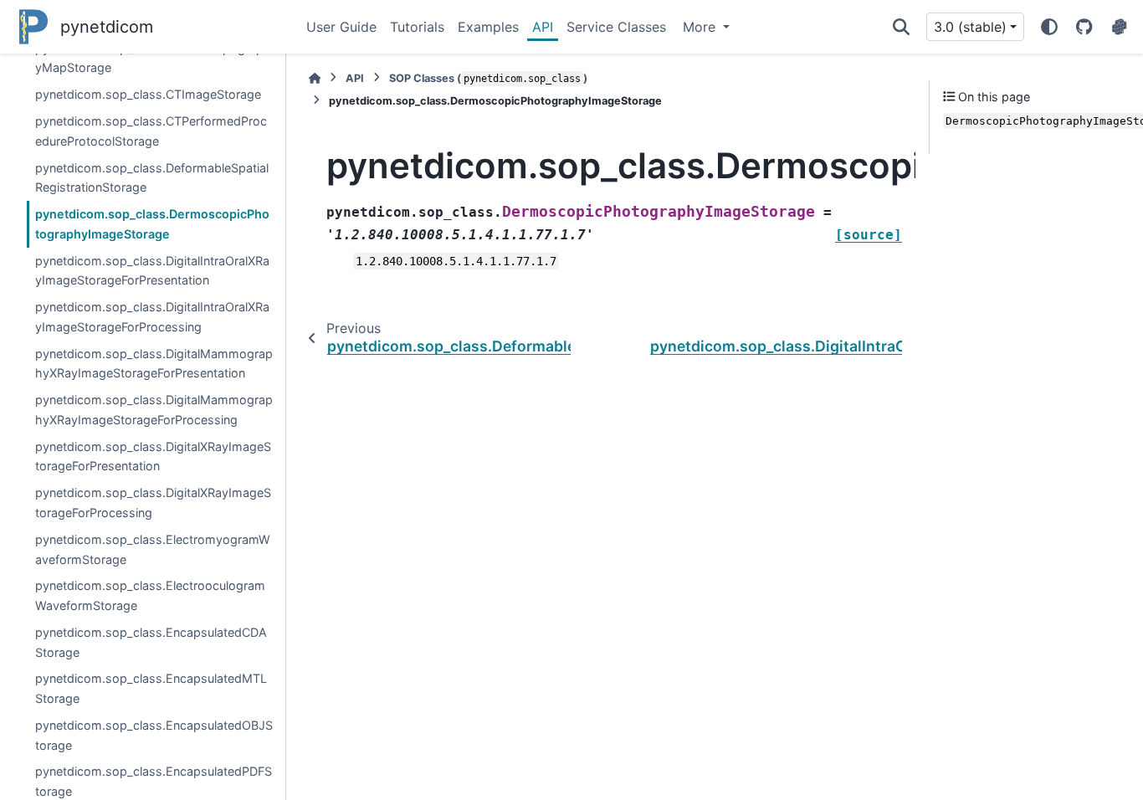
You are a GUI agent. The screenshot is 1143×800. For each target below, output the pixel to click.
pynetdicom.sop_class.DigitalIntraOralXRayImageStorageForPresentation (152, 271)
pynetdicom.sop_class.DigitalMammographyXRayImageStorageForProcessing (154, 409)
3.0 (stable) (970, 26)
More (701, 26)
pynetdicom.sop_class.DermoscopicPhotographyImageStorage (152, 224)
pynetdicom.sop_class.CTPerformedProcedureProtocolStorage (151, 131)
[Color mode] (1049, 27)
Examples (488, 26)
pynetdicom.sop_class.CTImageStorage (148, 94)
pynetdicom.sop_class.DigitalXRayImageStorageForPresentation (153, 456)
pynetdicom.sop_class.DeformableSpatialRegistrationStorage (152, 178)
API (542, 26)
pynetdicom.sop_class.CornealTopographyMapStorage (153, 58)
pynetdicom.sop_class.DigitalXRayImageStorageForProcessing (153, 502)
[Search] (901, 27)
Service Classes (616, 26)
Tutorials (417, 26)
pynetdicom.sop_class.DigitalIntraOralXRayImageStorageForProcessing (152, 317)
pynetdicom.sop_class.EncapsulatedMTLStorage (151, 688)
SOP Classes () (488, 78)
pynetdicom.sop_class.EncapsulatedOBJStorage (154, 735)
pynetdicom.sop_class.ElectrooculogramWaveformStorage (150, 595)
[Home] (314, 78)
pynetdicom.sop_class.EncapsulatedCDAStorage (151, 642)
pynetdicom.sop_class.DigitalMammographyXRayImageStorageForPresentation (154, 363)
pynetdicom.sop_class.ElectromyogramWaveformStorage (152, 549)
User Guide (341, 26)
